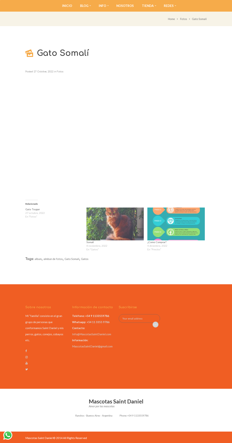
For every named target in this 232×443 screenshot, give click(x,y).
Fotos (183, 18)
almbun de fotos (53, 259)
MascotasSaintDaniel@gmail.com (92, 346)
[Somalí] (115, 224)
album (38, 259)
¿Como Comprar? (157, 242)
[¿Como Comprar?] (176, 224)
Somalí (90, 242)
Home (171, 18)
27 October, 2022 (43, 71)
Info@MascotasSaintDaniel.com (91, 334)
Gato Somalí (72, 259)
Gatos (84, 259)
